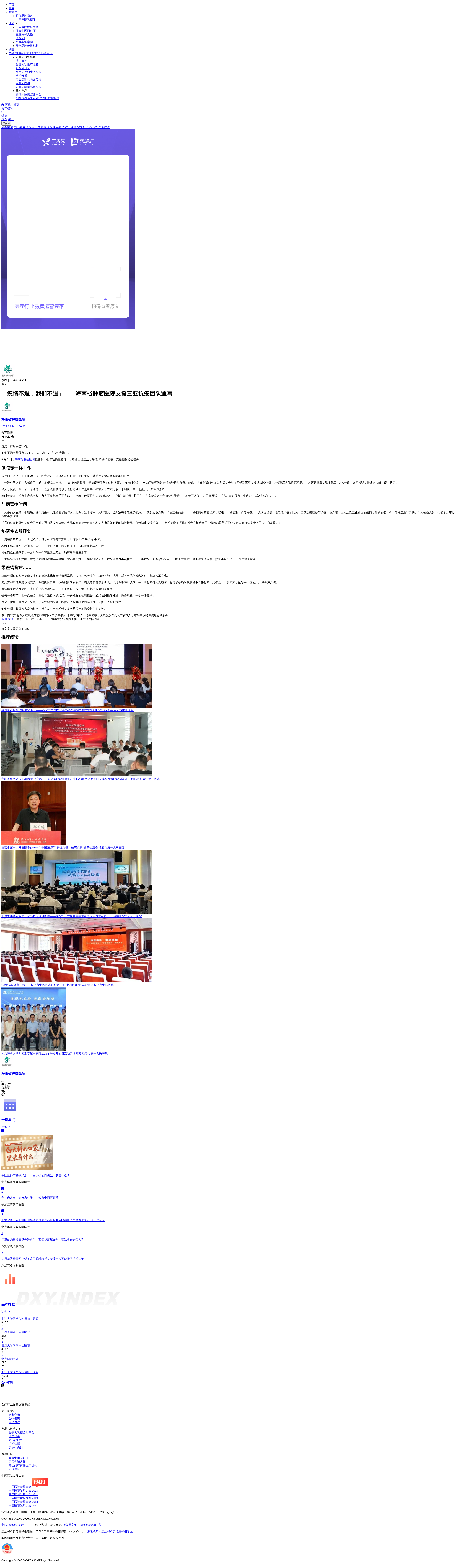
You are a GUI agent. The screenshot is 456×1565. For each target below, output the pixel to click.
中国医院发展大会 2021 (23, 1494)
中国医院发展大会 (27, 27)
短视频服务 (16, 1440)
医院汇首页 (11, 104)
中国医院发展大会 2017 (23, 1505)
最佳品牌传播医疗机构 (23, 1465)
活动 (11, 23)
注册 (11, 119)
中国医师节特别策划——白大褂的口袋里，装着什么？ (35, 1175)
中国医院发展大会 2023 (23, 1490)
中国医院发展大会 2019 (23, 1498)
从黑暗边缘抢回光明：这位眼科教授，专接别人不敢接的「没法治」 (44, 1258)
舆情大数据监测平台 (21, 1432)
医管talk (20, 38)
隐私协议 (14, 1422)
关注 (11, 8)
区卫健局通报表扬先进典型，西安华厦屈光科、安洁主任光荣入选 (42, 1239)
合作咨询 (14, 1418)
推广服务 (14, 1436)
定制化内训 (16, 1447)
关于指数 (7, 108)
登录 (4, 119)
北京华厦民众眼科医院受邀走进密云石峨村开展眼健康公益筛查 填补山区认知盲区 (53, 1220)
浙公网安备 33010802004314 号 (82, 1524)
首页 (11, 4)
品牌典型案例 (24, 42)
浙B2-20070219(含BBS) (16, 1524)
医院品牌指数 (24, 15)
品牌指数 (8, 1304)
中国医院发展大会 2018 (23, 1501)
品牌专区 (14, 1469)
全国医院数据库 (26, 19)
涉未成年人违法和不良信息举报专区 (110, 1531)
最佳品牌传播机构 (27, 45)
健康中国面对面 (26, 30)
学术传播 (14, 1443)
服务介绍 (14, 1414)
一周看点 (8, 1120)
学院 (11, 49)
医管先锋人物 (24, 34)
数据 (12, 12)
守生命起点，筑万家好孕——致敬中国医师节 (29, 1197)
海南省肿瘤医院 (25, 459)
